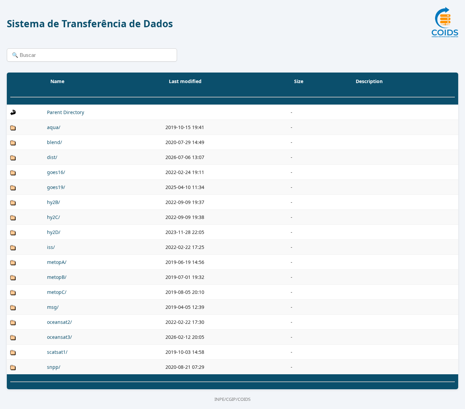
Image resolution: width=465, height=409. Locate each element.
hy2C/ (53, 217)
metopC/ (56, 292)
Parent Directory (65, 112)
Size (298, 81)
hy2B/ (53, 202)
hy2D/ (53, 232)
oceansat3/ (59, 337)
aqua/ (53, 127)
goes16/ (56, 172)
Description (369, 81)
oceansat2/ (59, 322)
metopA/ (56, 262)
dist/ (52, 157)
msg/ (53, 307)
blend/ (54, 142)
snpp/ (53, 367)
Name (57, 81)
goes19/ (56, 187)
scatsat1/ (57, 352)
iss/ (51, 247)
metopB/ (56, 277)
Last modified (185, 81)
